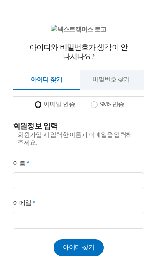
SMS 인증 (112, 104)
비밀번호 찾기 (111, 79)
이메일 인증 (59, 104)
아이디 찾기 (46, 79)
